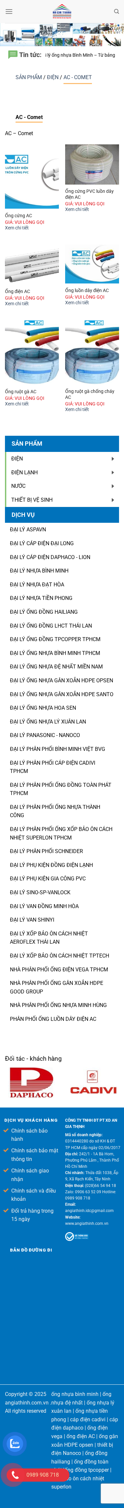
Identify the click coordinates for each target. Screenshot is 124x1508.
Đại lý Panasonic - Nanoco (45, 735)
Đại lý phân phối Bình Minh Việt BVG (57, 749)
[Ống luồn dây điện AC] (92, 263)
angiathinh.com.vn (27, 1403)
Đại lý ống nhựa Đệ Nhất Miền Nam (56, 667)
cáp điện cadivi (87, 1419)
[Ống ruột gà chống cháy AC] (92, 352)
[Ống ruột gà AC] (32, 352)
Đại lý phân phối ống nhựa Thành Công (55, 811)
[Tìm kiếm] (116, 11)
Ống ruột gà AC (20, 391)
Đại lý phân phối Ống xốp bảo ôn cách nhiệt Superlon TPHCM (61, 833)
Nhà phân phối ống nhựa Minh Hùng (58, 1005)
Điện (53, 77)
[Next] (118, 1061)
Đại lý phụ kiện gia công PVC (48, 878)
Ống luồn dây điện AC (87, 290)
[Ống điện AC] (32, 264)
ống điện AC (80, 1436)
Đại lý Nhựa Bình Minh (39, 571)
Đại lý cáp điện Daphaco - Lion (50, 557)
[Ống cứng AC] (32, 176)
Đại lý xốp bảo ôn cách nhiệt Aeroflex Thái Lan (49, 938)
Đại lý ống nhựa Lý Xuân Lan (48, 722)
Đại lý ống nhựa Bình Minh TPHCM (55, 653)
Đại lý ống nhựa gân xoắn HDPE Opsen (61, 680)
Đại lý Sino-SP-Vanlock (40, 892)
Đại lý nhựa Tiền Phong (41, 598)
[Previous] (114, 1061)
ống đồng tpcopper (86, 1470)
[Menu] (9, 11)
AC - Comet (77, 77)
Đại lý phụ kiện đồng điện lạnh (51, 865)
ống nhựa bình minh (75, 1394)
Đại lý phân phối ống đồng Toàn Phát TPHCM (60, 789)
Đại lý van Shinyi (32, 920)
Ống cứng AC (18, 215)
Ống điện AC (17, 291)
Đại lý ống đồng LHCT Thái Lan (51, 626)
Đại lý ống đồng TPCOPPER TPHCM (55, 639)
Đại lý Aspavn (28, 529)
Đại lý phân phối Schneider (46, 851)
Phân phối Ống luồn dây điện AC (53, 1019)
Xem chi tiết (17, 227)
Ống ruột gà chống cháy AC (89, 394)
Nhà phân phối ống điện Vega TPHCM (59, 969)
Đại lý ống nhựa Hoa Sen (43, 708)
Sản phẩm (29, 77)
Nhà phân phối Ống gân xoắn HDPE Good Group (56, 987)
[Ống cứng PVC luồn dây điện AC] (92, 164)
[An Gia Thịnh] (62, 11)
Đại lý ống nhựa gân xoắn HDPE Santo (61, 694)
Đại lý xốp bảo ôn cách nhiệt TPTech (59, 956)
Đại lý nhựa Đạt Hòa (37, 584)
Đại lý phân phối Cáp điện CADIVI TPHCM (52, 767)
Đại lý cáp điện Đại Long (42, 543)
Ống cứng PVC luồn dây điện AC (89, 194)
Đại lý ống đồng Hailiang (44, 612)
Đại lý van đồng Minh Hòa (44, 906)
